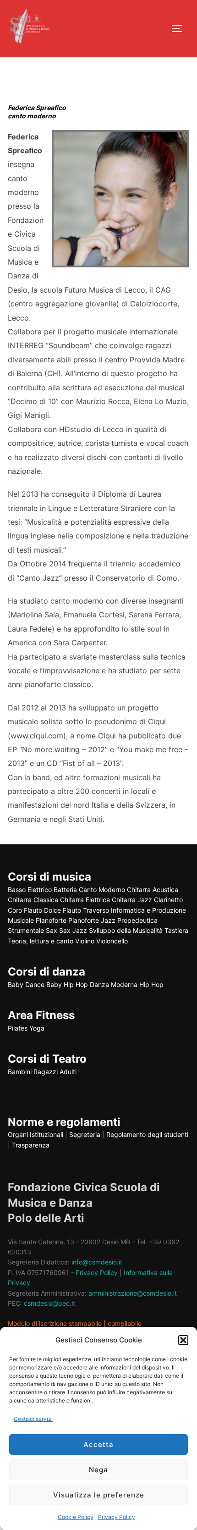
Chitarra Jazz (132, 900)
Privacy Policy (116, 1516)
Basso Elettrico (30, 889)
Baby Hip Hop (67, 984)
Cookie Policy (75, 1516)
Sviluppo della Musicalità (126, 930)
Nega (98, 1469)
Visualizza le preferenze (98, 1495)
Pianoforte (51, 920)
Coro (15, 910)
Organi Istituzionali (35, 1134)
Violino (84, 941)
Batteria (65, 889)
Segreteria (84, 1134)
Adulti (68, 1071)
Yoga (36, 1028)
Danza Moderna (113, 984)
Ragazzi (45, 1071)
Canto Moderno (102, 889)
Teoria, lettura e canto (40, 941)
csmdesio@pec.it (49, 1303)
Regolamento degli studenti (147, 1134)
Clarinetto (168, 900)
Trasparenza (30, 1145)
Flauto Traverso (86, 910)
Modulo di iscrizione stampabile (55, 1323)
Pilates (17, 1028)
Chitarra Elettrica (85, 900)
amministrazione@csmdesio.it (132, 1293)
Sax (51, 930)
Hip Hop (151, 984)
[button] (183, 1340)
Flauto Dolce (42, 910)
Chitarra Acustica (152, 889)
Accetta (98, 1444)
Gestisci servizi (33, 1418)
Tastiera (176, 930)
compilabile (125, 1323)
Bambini (20, 1071)
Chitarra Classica (33, 900)
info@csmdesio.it (96, 1262)
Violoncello (112, 941)
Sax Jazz (73, 930)
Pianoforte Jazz (91, 920)
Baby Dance (26, 984)
